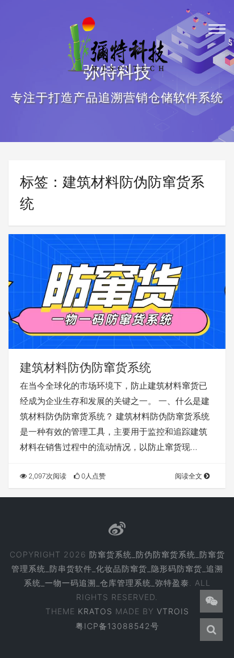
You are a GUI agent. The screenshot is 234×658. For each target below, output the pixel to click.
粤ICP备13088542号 (117, 626)
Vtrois (173, 611)
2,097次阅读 (46, 476)
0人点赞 (93, 476)
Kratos (95, 611)
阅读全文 (189, 476)
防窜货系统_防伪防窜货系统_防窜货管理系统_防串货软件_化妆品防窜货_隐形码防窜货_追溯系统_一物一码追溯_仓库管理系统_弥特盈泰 (118, 568)
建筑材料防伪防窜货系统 (85, 367)
